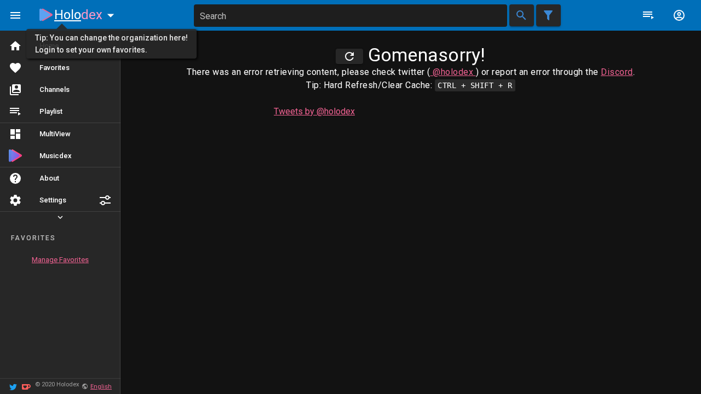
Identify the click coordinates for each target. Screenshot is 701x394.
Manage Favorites (60, 260)
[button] (105, 200)
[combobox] (350, 15)
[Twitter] (13, 386)
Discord (617, 72)
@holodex (453, 72)
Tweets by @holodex (314, 111)
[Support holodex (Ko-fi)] (26, 386)
